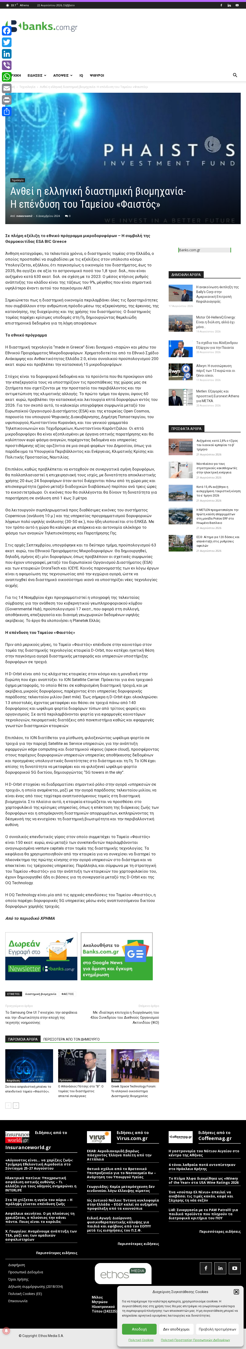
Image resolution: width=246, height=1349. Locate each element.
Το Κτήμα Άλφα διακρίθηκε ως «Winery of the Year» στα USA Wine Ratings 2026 (204, 1180)
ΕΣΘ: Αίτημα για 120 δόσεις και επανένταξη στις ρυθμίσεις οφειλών (218, 541)
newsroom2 (24, 216)
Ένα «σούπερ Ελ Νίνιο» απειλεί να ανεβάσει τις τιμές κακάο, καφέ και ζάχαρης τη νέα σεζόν (201, 1196)
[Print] (6, 100)
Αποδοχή (139, 1329)
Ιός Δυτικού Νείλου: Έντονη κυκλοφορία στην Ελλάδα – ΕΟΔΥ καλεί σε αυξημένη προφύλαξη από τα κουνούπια (123, 1204)
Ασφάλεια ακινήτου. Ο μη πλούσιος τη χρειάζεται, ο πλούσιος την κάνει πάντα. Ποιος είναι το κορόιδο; (39, 1217)
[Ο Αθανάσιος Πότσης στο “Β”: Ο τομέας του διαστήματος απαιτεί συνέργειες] (82, 1065)
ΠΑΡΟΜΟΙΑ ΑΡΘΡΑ (23, 1039)
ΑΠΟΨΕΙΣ (61, 75)
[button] (236, 1291)
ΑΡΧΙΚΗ (15, 75)
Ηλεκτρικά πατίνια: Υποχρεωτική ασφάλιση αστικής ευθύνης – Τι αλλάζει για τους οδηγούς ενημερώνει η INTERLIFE (40, 1184)
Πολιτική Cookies (141, 1340)
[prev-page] (8, 1106)
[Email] (6, 88)
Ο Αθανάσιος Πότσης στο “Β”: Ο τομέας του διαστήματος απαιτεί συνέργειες (81, 1091)
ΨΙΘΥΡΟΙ (97, 75)
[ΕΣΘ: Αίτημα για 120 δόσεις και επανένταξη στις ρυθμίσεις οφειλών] (181, 543)
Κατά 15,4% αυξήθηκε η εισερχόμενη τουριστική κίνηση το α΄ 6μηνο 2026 (219, 491)
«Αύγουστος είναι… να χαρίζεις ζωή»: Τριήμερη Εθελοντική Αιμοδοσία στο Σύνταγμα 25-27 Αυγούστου (39, 1164)
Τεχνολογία (27, 87)
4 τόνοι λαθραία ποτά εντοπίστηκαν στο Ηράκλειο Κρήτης (202, 1166)
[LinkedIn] (6, 54)
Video (116, 1080)
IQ (81, 75)
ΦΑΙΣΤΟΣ (68, 994)
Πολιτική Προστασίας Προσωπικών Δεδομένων (195, 1340)
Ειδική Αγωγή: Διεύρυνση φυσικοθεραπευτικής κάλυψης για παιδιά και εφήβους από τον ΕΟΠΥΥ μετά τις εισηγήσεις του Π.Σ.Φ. (119, 1224)
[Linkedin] (229, 5)
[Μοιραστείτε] (6, 111)
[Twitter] (6, 42)
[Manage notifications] (6, 1331)
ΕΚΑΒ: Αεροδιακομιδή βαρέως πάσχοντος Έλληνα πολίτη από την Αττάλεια (119, 1155)
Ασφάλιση (13, 1080)
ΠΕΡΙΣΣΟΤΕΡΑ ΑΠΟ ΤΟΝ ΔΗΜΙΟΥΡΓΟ (71, 1039)
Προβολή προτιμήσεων (217, 1329)
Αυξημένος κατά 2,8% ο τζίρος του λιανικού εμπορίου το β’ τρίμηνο (217, 445)
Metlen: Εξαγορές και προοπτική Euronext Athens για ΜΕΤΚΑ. (217, 396)
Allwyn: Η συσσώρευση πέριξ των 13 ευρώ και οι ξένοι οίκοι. (215, 370)
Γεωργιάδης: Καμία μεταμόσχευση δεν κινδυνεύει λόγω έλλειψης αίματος (121, 1188)
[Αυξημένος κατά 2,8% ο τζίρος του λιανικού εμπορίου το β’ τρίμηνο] (181, 447)
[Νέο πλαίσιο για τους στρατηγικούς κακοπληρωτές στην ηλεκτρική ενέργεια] (181, 470)
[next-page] (16, 1106)
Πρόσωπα (66, 1080)
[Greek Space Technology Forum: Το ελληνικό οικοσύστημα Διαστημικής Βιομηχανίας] (135, 1065)
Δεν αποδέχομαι (176, 1329)
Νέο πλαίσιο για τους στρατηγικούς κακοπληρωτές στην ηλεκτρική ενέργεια (217, 468)
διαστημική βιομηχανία (40, 994)
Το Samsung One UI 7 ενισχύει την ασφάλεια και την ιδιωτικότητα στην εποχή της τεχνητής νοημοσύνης (41, 1017)
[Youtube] (237, 5)
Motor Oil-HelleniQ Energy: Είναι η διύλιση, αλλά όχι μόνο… (216, 322)
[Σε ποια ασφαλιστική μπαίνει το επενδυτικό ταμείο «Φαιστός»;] (29, 1065)
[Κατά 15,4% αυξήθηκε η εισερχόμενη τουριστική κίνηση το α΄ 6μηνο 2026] (181, 493)
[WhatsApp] (6, 77)
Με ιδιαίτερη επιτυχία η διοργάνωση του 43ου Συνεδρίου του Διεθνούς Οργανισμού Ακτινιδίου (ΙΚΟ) (124, 1017)
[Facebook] (221, 5)
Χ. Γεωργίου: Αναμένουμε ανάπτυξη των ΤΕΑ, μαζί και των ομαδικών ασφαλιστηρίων (41, 1235)
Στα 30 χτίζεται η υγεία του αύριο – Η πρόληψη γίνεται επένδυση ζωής (38, 1201)
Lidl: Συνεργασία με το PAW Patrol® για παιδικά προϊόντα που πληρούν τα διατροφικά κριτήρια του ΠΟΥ (203, 1214)
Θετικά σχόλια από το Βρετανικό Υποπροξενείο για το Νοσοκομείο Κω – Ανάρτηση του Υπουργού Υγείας (121, 1172)
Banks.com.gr (189, 250)
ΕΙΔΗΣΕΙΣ (35, 75)
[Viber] (6, 65)
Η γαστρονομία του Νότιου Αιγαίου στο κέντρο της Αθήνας (204, 1153)
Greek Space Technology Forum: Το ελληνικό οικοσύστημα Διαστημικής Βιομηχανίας (133, 1091)
